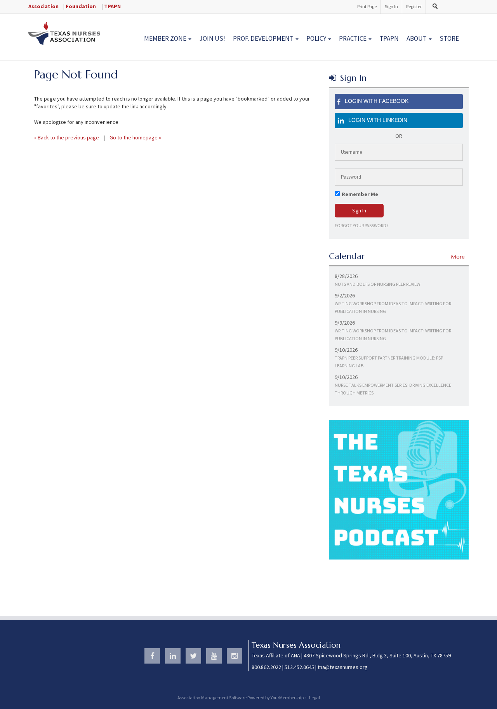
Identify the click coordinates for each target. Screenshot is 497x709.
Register (414, 6)
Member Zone (166, 38)
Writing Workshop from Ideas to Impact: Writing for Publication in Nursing (393, 307)
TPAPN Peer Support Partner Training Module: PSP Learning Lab (389, 361)
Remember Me (360, 194)
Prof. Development (264, 38)
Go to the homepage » (135, 137)
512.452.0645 (299, 667)
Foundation (81, 6)
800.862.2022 (266, 667)
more (458, 256)
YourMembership (287, 697)
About (417, 38)
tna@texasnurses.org (343, 667)
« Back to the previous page (66, 137)
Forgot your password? (361, 225)
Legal (314, 697)
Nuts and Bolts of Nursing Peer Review (377, 284)
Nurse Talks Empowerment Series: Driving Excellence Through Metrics (393, 389)
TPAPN (112, 6)
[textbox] (436, 6)
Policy (316, 38)
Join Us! (212, 38)
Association (43, 6)
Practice (353, 38)
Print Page (367, 6)
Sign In (391, 6)
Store (449, 38)
